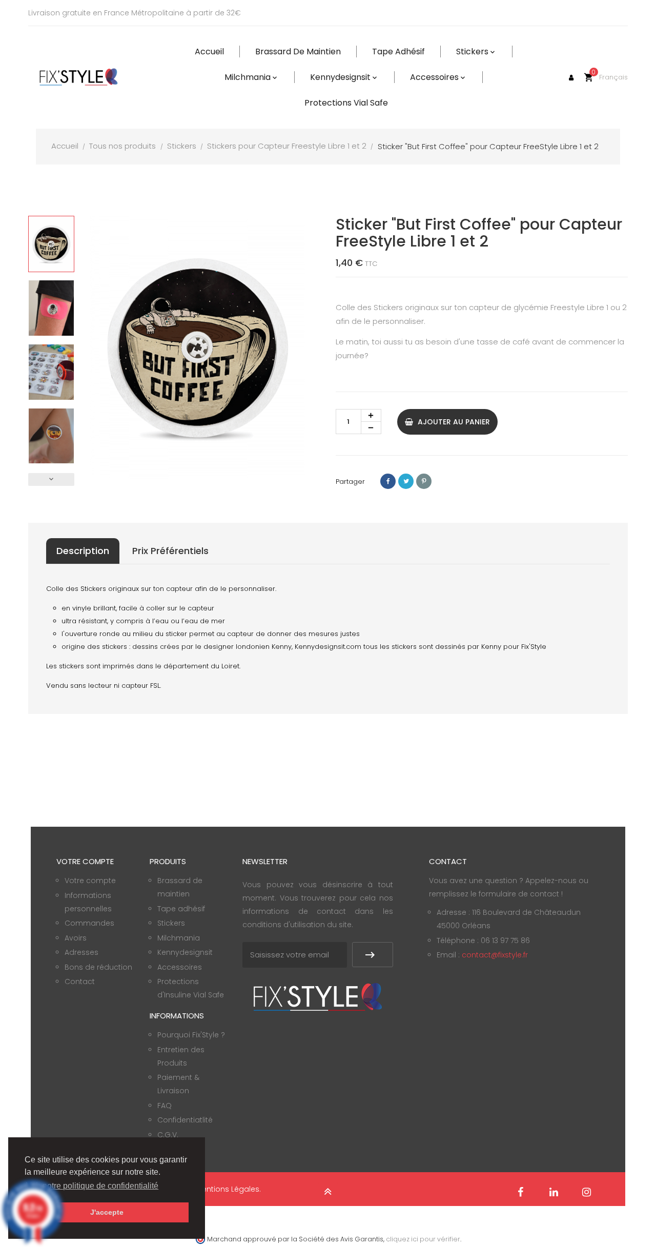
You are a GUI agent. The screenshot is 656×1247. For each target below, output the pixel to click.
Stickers (171, 923)
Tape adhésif (181, 909)
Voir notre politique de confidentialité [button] (92, 1185)
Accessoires (179, 967)
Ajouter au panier (453, 422)
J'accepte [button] (107, 1212)
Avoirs (76, 938)
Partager (388, 481)
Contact (80, 981)
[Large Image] (318, 996)
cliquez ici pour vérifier (423, 1239)
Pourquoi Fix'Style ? (191, 1035)
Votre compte (90, 880)
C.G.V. (167, 1135)
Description (82, 550)
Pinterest (424, 481)
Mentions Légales (227, 1189)
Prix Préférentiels (170, 550)
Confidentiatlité (185, 1120)
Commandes (89, 923)
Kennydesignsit (185, 952)
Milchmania (178, 938)
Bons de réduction (98, 967)
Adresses (81, 952)
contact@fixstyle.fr (495, 955)
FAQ (164, 1105)
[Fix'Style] (79, 77)
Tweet (406, 481)
